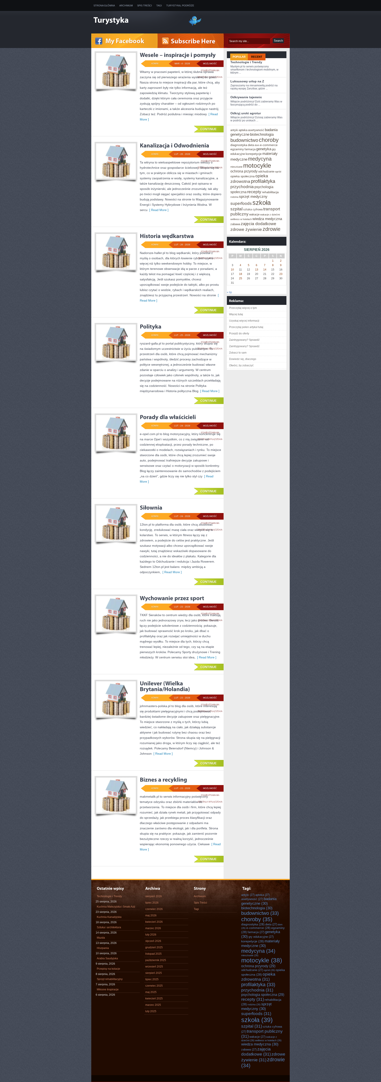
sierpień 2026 (153, 896)
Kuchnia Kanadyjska (109, 917)
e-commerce (269, 145)
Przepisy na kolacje (108, 968)
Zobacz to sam (238, 352)
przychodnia (242, 186)
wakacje (254, 214)
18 (240, 274)
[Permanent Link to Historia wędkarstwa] (167, 236)
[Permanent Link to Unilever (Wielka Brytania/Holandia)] (165, 686)
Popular (239, 56)
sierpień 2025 (153, 973)
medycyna (260, 159)
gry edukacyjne (261, 936)
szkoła (261, 202)
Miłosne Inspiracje (108, 989)
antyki (234, 130)
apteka (243, 130)
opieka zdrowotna (258, 977)
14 (264, 269)
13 (256, 269)
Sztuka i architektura (109, 927)
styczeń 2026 (153, 941)
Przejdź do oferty (239, 333)
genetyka (263, 149)
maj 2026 (151, 915)
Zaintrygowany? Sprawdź (244, 339)
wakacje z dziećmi (270, 214)
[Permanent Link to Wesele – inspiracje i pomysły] (178, 55)
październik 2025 (155, 960)
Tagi (159, 5)
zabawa (235, 224)
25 (240, 278)
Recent (256, 56)
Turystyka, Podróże (180, 5)
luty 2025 (150, 1011)
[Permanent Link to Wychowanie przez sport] (172, 598)
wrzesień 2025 (154, 966)
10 (232, 269)
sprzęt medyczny (253, 196)
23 (280, 274)
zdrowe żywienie (246, 229)
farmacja (250, 149)
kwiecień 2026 (154, 921)
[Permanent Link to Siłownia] (151, 507)
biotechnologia (262, 134)
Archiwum (126, 5)
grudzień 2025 (154, 947)
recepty (254, 191)
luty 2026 (150, 934)
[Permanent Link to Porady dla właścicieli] (168, 417)
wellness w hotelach (241, 219)
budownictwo (244, 140)
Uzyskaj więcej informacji (244, 320)
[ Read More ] (158, 210)
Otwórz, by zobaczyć (241, 365)
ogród (278, 171)
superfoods (241, 203)
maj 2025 (151, 992)
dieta (251, 145)
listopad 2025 (153, 953)
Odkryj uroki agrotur (245, 113)
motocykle (257, 165)
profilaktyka (263, 181)
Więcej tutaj (236, 314)
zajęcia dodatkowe (258, 223)
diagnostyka (238, 145)
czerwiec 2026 (154, 909)
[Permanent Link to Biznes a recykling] (163, 779)
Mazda (101, 937)
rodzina (234, 197)
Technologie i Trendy (246, 62)
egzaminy (237, 149)
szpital (236, 208)
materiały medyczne (260, 943)
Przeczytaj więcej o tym (243, 307)
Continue (208, 129)
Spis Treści (144, 5)
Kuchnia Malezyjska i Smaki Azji (116, 906)
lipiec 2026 (152, 902)
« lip (229, 292)
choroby (269, 140)
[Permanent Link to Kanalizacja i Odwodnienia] (174, 145)
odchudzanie (266, 171)
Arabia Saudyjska (107, 958)
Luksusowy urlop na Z (247, 81)
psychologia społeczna (262, 995)
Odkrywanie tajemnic (246, 97)
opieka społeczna (242, 176)
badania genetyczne (258, 901)
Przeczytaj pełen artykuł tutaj (246, 327)
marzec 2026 (153, 928)
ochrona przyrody (244, 171)
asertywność (256, 130)
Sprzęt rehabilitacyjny (110, 979)
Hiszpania (103, 948)
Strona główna (104, 5)
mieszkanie (236, 166)
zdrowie (271, 229)
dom (257, 145)
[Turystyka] (137, 20)
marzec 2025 (153, 1004)
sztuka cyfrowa (253, 209)
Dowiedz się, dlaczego (242, 359)
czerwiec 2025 (154, 985)
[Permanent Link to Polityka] (150, 326)
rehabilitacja (270, 192)
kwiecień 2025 (154, 998)
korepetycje (254, 154)
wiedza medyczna (267, 219)
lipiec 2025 (152, 979)
